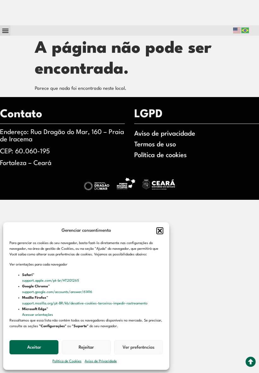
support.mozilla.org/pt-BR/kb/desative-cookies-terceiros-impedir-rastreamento (85, 303)
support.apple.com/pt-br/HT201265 (51, 281)
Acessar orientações (38, 315)
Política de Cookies (66, 361)
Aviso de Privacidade (101, 361)
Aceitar (34, 347)
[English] (237, 30)
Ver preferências (138, 347)
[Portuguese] (245, 30)
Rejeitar (86, 347)
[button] (160, 231)
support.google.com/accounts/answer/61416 (57, 292)
